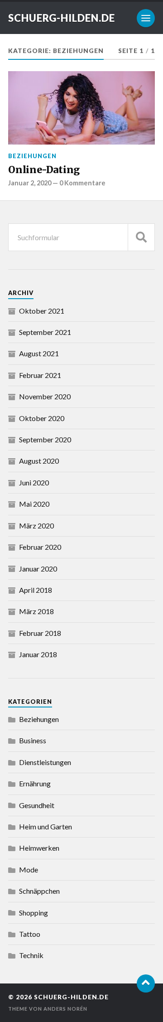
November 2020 (45, 396)
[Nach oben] (146, 983)
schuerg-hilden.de (61, 18)
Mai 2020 (34, 503)
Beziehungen (32, 156)
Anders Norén (65, 1009)
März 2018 (36, 611)
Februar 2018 (40, 633)
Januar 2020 (38, 568)
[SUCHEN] (141, 237)
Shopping (33, 912)
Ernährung (35, 783)
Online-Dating (44, 170)
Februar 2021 (40, 375)
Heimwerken (39, 847)
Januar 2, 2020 (29, 183)
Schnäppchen (39, 890)
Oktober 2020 (41, 418)
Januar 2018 (38, 654)
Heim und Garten (45, 826)
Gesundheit (36, 805)
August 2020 (39, 460)
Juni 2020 (34, 482)
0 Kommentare (82, 183)
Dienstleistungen (45, 762)
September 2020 (45, 439)
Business (32, 740)
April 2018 (35, 590)
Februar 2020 (40, 546)
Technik (31, 955)
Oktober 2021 (41, 310)
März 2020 (36, 525)
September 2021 (45, 332)
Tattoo (29, 934)
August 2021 (39, 353)
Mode (28, 869)
